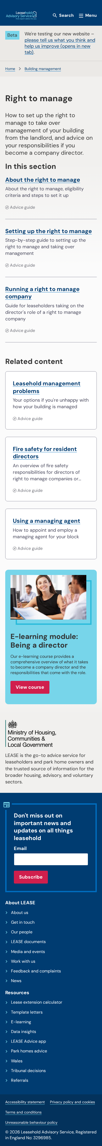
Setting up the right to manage (48, 231)
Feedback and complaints (36, 971)
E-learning (21, 1022)
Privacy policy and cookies (72, 1102)
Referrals (19, 1080)
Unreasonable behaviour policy (31, 1122)
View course (30, 687)
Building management (43, 68)
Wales (16, 1061)
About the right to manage (42, 180)
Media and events (28, 951)
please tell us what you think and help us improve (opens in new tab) (60, 46)
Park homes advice (29, 1051)
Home (10, 68)
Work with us (23, 961)
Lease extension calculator (36, 1002)
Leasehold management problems (47, 387)
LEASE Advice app (28, 1041)
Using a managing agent (46, 521)
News (16, 980)
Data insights (23, 1031)
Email (20, 848)
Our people (21, 932)
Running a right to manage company (42, 293)
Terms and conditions (23, 1112)
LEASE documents (28, 941)
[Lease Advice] (21, 15)
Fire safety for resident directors (45, 452)
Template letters (27, 1012)
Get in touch (23, 922)
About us (19, 912)
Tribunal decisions (28, 1070)
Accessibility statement (25, 1102)
